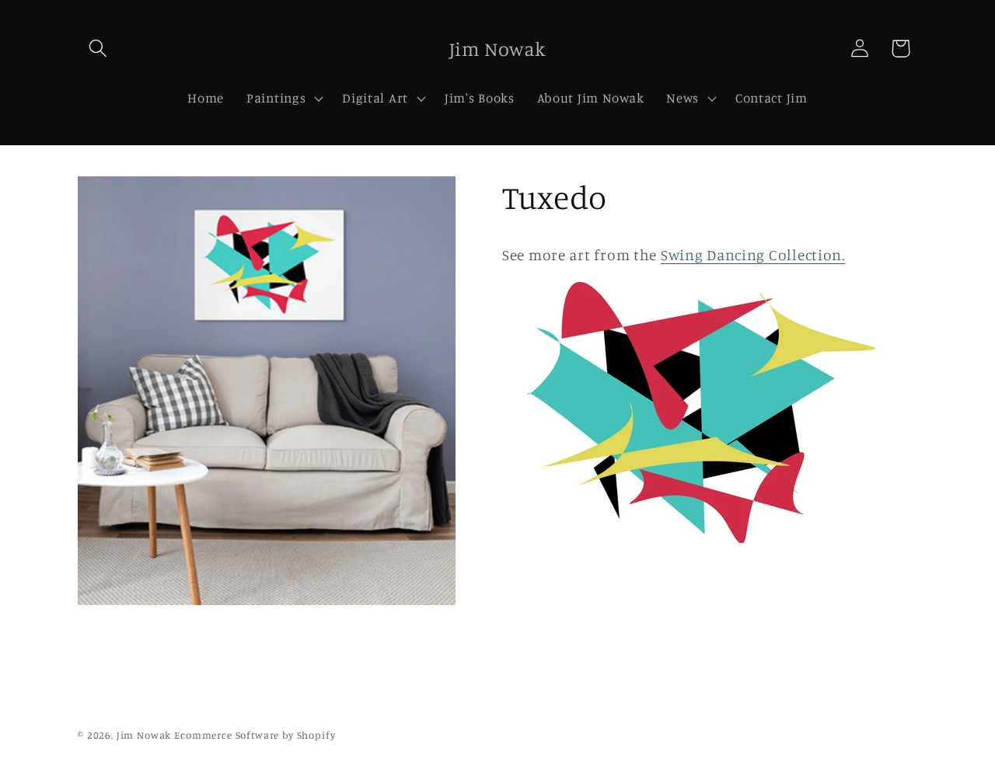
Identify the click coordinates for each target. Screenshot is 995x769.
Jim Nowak (145, 735)
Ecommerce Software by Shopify (254, 735)
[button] (98, 48)
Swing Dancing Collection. (753, 254)
